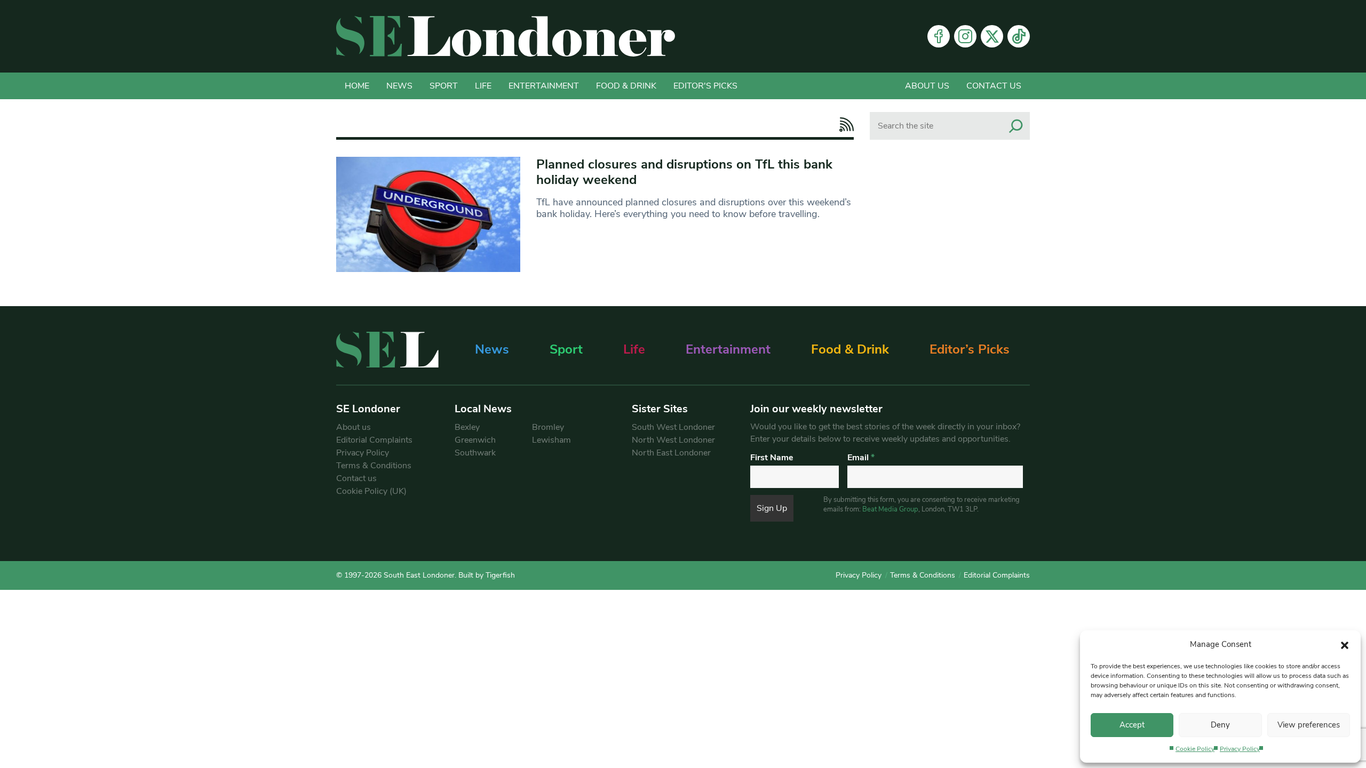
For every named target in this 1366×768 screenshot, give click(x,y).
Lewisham (551, 440)
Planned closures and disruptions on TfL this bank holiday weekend (684, 172)
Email (861, 457)
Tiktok (1018, 36)
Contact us (993, 86)
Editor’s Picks (970, 349)
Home (357, 86)
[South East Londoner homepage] (505, 36)
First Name (771, 457)
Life (483, 86)
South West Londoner (673, 427)
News (399, 86)
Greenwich (475, 440)
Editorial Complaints (374, 440)
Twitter (992, 36)
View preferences (1308, 724)
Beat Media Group (890, 509)
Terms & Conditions (373, 465)
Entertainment (544, 86)
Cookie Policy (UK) (371, 491)
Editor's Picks (705, 86)
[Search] (1016, 126)
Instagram (965, 36)
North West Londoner (673, 440)
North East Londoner (671, 453)
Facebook (938, 36)
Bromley (548, 427)
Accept (1132, 724)
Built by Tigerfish (486, 575)
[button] (1344, 644)
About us (927, 86)
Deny (1220, 724)
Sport (444, 86)
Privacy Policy (1240, 749)
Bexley (467, 427)
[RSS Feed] (844, 124)
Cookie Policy (1195, 749)
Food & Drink (626, 86)
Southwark (475, 453)
